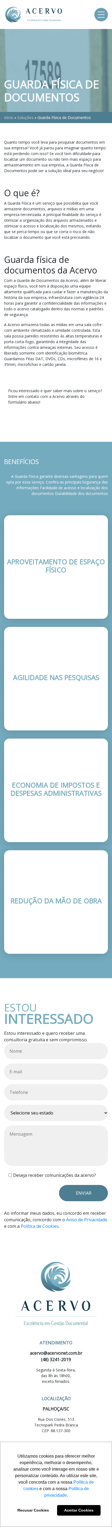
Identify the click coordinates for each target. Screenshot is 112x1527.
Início (8, 117)
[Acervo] (35, 14)
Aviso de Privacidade (86, 1220)
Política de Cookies (40, 1226)
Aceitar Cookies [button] (79, 1510)
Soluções (25, 117)
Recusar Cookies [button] (33, 1510)
